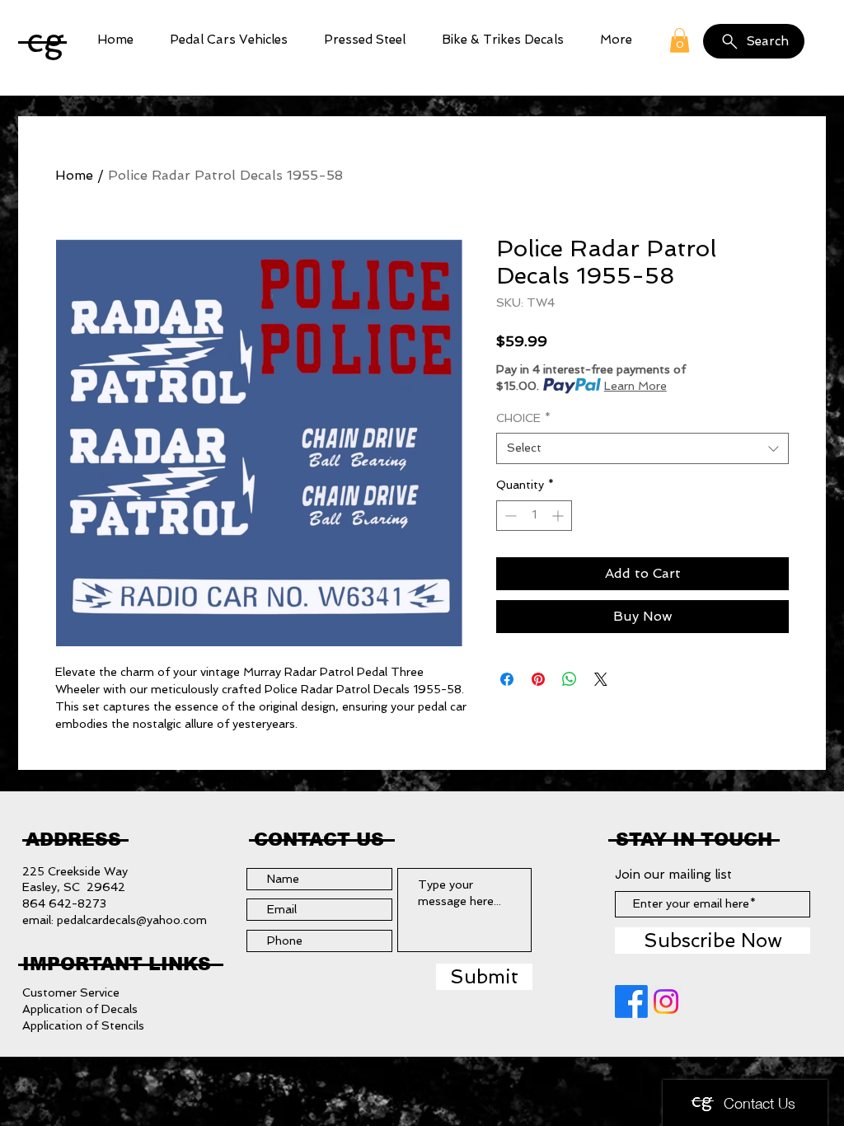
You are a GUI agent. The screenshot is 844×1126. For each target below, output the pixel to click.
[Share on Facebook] (507, 679)
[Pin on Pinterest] (538, 679)
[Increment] (559, 515)
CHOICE (523, 418)
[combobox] (642, 448)
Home (74, 175)
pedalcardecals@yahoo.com (132, 920)
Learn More (635, 385)
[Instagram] (665, 1001)
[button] (229, 40)
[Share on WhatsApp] (569, 679)
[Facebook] (631, 1001)
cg (45, 40)
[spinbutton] (534, 515)
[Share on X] (601, 679)
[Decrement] (509, 515)
